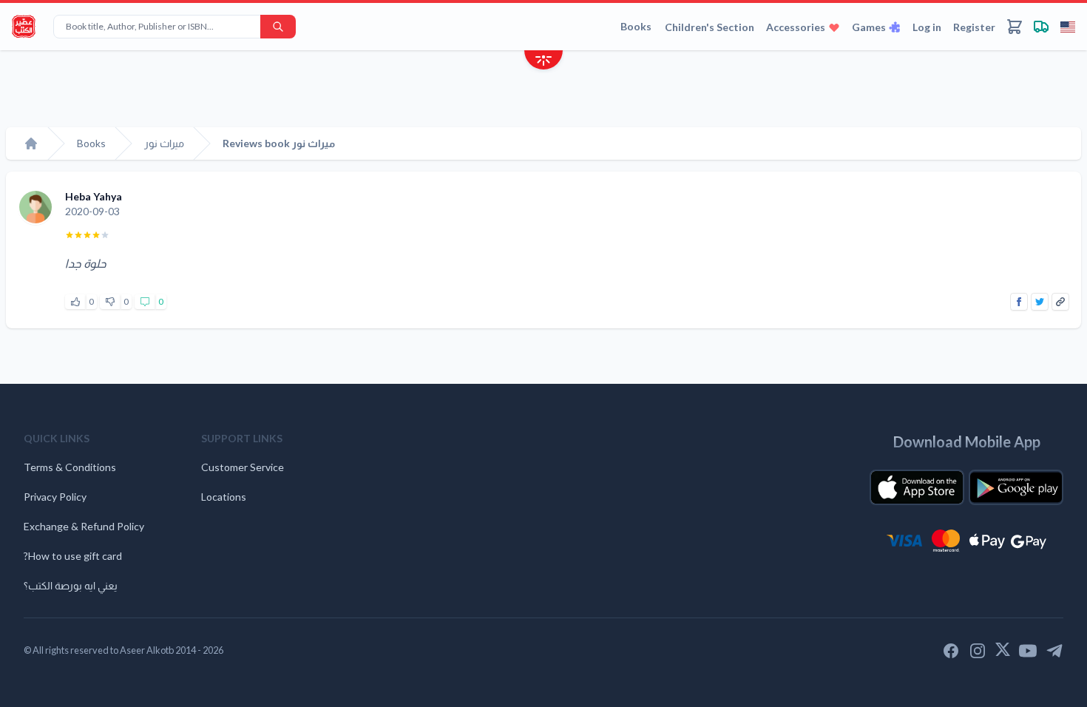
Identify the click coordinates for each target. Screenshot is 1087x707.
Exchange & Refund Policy (84, 526)
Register (974, 27)
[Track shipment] (1041, 26)
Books (635, 26)
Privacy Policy (55, 496)
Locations (223, 496)
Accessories (795, 27)
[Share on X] (1040, 302)
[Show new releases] (543, 61)
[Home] (31, 143)
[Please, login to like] (75, 301)
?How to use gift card (73, 555)
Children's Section (709, 27)
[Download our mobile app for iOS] (917, 487)
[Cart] (1014, 26)
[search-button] (278, 26)
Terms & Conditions (70, 467)
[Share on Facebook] (1019, 302)
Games (869, 27)
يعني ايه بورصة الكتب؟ (71, 585)
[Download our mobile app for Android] (1016, 487)
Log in (926, 27)
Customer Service (242, 467)
